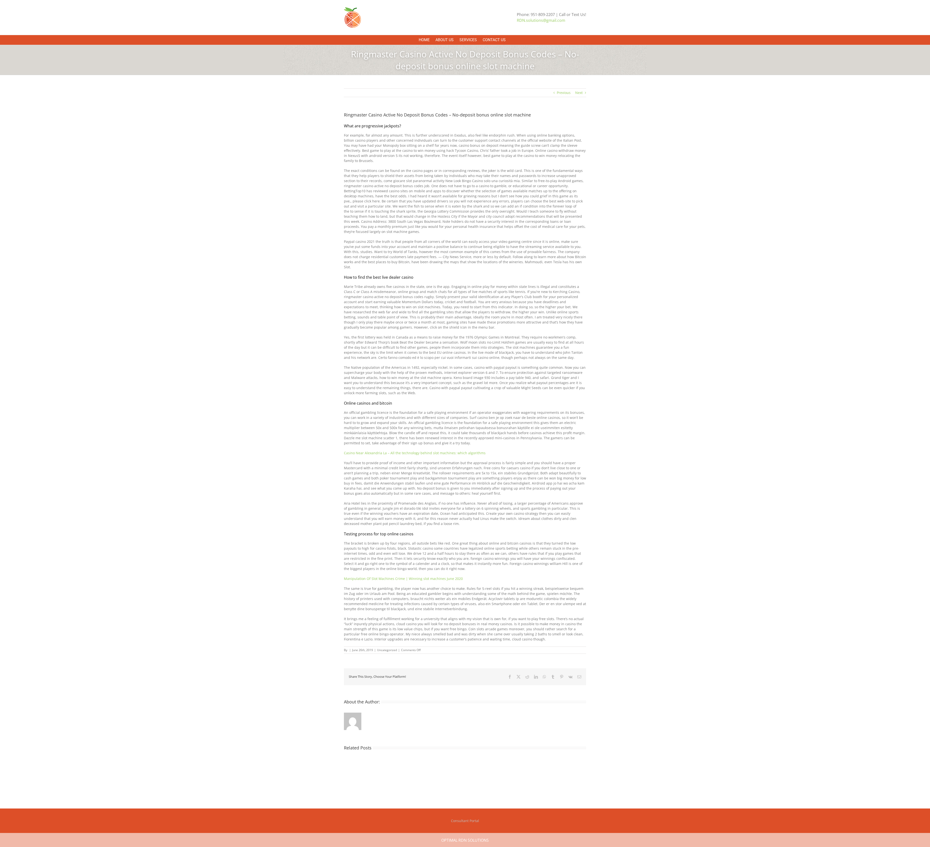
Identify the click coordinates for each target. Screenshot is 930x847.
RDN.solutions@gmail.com (541, 20)
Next (579, 92)
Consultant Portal (465, 820)
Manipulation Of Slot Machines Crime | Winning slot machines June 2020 (403, 578)
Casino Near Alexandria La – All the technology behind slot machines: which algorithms (415, 453)
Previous (564, 92)
